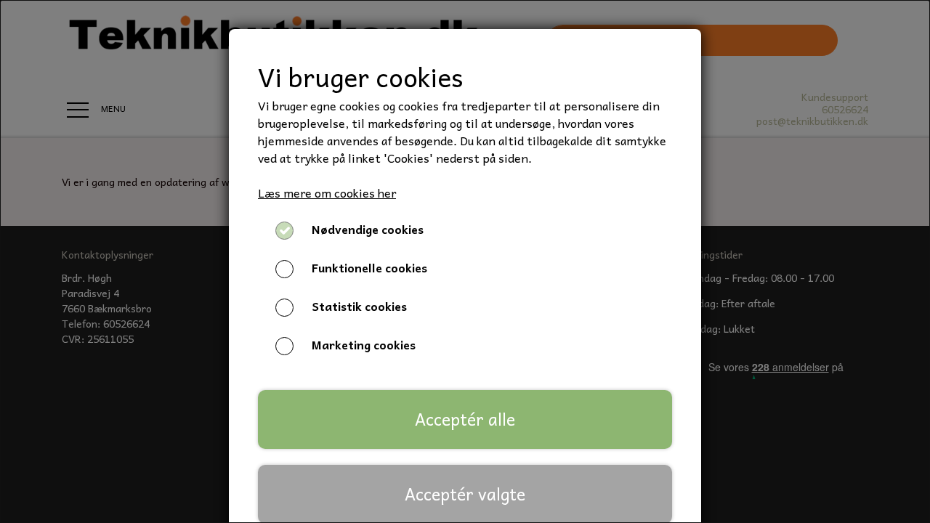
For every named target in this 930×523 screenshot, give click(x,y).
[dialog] (465, 261)
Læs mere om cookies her (327, 192)
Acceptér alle (465, 419)
